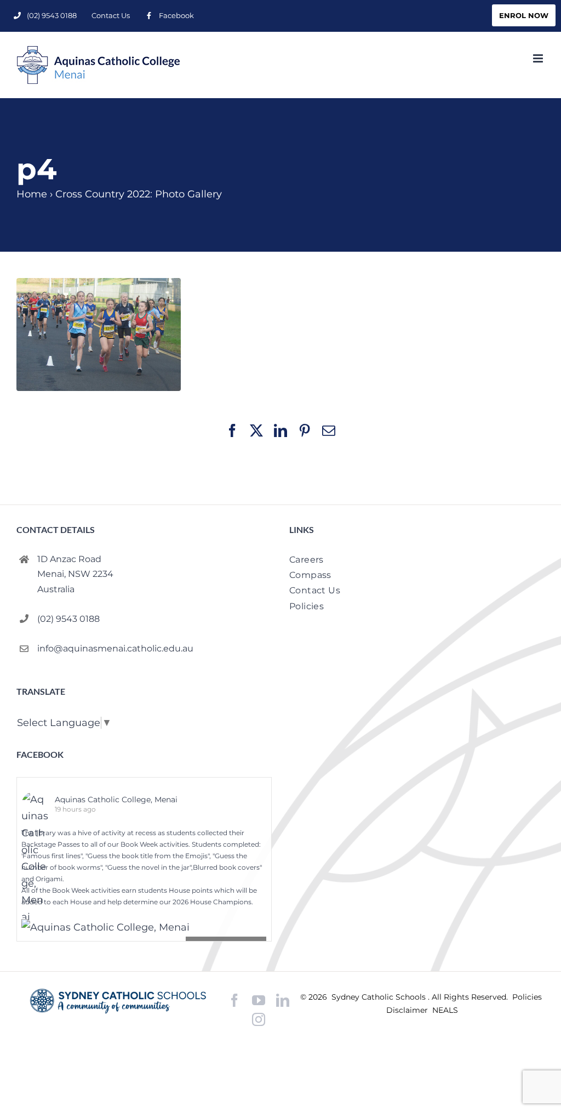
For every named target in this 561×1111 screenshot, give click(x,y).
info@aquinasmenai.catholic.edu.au (115, 648)
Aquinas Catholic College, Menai (116, 799)
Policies (527, 997)
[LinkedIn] (282, 1000)
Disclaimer (408, 1010)
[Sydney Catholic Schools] (118, 1001)
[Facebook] (234, 1000)
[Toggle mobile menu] (539, 58)
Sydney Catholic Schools (379, 997)
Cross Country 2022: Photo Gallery (138, 194)
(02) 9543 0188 (68, 619)
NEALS (445, 1010)
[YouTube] (258, 1000)
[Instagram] (258, 1019)
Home (31, 194)
